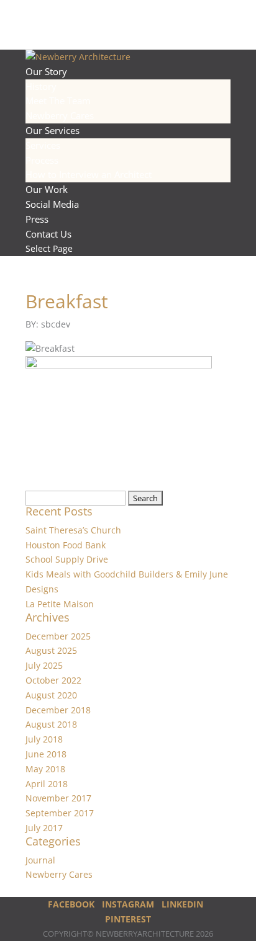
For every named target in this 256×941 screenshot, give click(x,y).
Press (36, 219)
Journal (40, 860)
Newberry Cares (59, 115)
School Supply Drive (66, 559)
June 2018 (45, 754)
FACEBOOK (71, 904)
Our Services (52, 130)
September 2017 (59, 813)
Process (41, 160)
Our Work (46, 189)
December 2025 (58, 636)
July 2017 (44, 828)
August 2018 (51, 724)
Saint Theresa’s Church (73, 530)
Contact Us (48, 234)
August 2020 (51, 695)
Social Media (52, 204)
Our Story (46, 71)
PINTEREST (128, 919)
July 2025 (44, 665)
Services (42, 145)
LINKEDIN (182, 904)
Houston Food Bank (65, 545)
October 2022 (53, 680)
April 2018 (46, 784)
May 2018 (45, 769)
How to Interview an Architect (88, 174)
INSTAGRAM (128, 904)
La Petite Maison (59, 604)
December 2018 (58, 710)
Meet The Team (58, 100)
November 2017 (58, 798)
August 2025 (51, 650)
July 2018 (44, 739)
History (41, 86)
